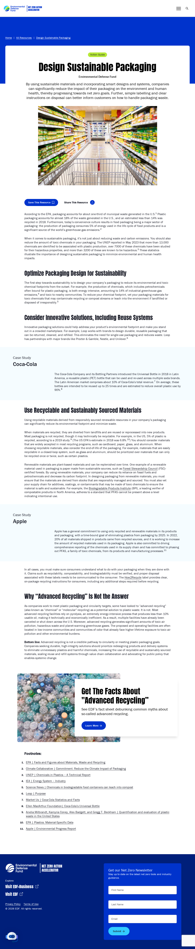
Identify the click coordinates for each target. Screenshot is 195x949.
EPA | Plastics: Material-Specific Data (49, 822)
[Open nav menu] (178, 8)
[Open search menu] (187, 8)
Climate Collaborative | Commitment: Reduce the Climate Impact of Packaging (76, 768)
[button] (12, 937)
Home (8, 37)
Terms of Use (31, 904)
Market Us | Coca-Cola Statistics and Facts (53, 800)
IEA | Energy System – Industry (46, 781)
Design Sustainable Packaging (53, 37)
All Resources (24, 37)
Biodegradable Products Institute (110, 488)
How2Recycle (133, 577)
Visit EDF (12, 893)
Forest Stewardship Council (140, 468)
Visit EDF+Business (19, 886)
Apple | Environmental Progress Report (51, 828)
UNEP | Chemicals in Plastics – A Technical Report (58, 775)
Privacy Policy (13, 904)
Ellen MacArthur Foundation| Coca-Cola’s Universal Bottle (63, 806)
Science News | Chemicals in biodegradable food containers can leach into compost (79, 787)
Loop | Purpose (36, 793)
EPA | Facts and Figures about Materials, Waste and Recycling (65, 762)
